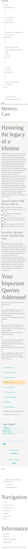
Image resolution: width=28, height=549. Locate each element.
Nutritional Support (11, 397)
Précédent (14, 453)
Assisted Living (10, 387)
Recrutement (6, 533)
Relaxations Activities (11, 372)
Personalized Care (10, 392)
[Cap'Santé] (4, 1)
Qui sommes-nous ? (8, 505)
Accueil (5, 502)
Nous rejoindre (7, 516)
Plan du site (6, 536)
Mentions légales (7, 542)
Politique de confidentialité (10, 539)
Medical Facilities (10, 377)
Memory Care (9, 382)
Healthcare (8, 402)
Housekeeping (9, 367)
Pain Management (10, 407)
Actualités (5, 513)
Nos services (6, 510)
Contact (5, 519)
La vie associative (7, 507)
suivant (14, 463)
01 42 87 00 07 (9, 484)
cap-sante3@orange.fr (11, 487)
